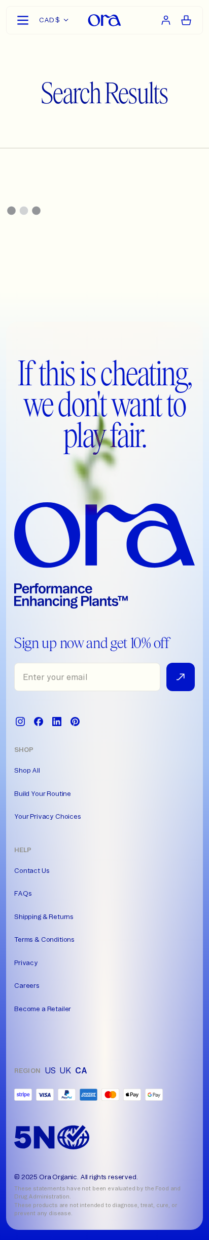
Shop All (27, 770)
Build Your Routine (42, 793)
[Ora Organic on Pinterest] (75, 721)
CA (81, 1070)
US (50, 1070)
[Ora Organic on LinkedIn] (57, 721)
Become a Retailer (42, 1008)
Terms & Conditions (44, 939)
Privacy (26, 962)
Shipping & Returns (44, 916)
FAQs (22, 893)
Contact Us (31, 870)
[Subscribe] (180, 677)
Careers (27, 985)
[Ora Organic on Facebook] (38, 721)
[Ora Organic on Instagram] (20, 721)
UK (65, 1070)
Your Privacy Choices (47, 816)
